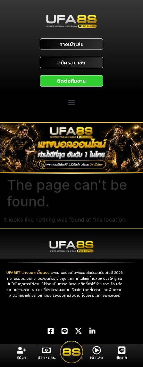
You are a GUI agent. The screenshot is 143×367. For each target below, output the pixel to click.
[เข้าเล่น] (96, 350)
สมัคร (21, 357)
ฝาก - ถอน (46, 357)
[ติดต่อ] (121, 350)
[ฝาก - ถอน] (46, 350)
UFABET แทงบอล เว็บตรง (28, 272)
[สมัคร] (21, 350)
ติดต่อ (121, 357)
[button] (71, 102)
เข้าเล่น (96, 357)
